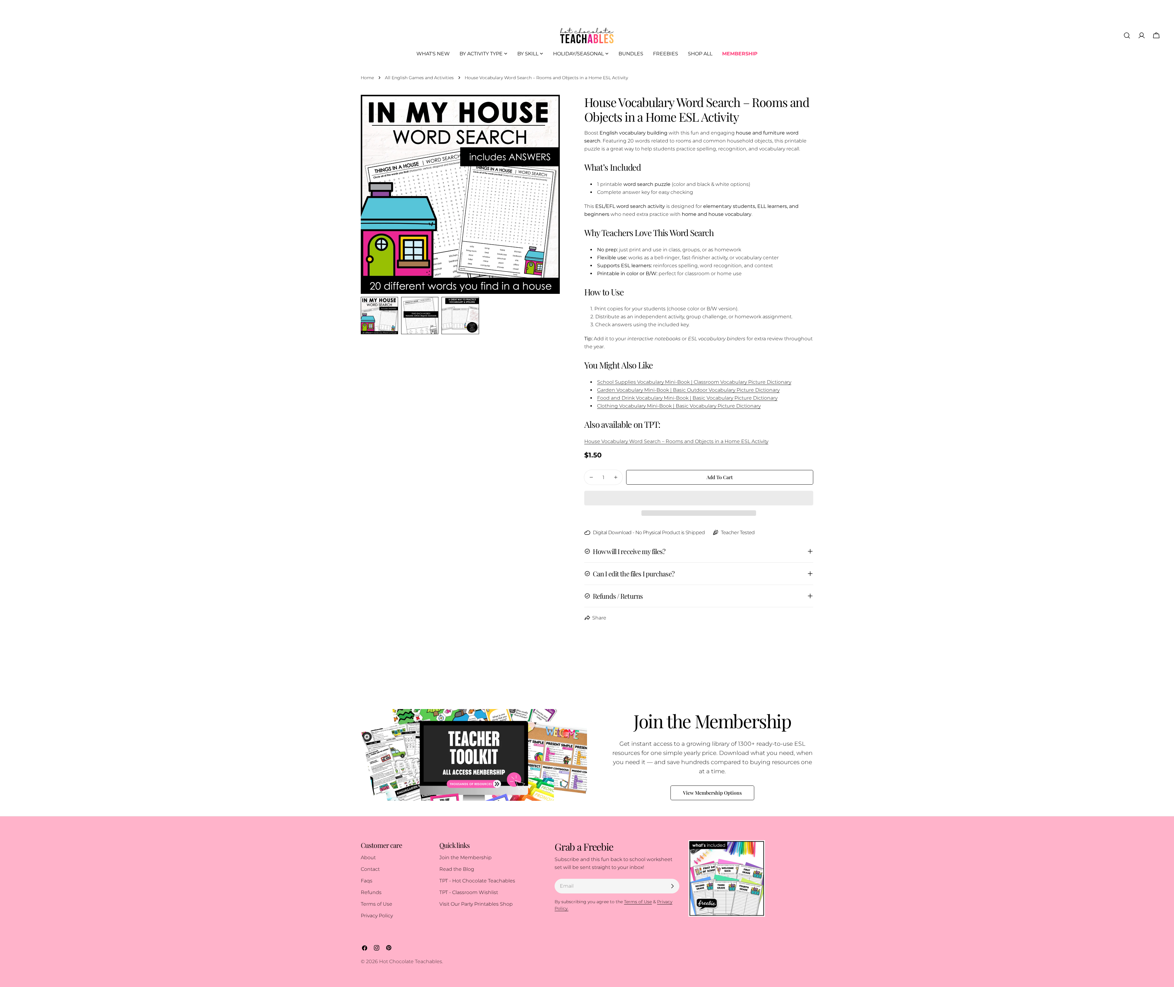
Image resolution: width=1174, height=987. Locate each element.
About (368, 857)
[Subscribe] (672, 886)
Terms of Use (376, 904)
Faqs (366, 881)
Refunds (371, 892)
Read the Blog (456, 869)
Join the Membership (465, 857)
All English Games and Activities (419, 77)
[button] (698, 498)
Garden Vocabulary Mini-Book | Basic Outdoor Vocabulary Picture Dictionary (688, 390)
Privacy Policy (377, 916)
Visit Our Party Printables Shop (476, 904)
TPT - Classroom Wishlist (468, 892)
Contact (370, 869)
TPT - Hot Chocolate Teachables (477, 881)
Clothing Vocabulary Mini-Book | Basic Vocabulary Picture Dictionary (679, 406)
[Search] (1127, 35)
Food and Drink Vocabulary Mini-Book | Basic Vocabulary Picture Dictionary (687, 398)
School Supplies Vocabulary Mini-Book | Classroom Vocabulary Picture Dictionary (694, 382)
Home (367, 77)
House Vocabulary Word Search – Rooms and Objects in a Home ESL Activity (676, 441)
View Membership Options (712, 792)
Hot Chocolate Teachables (410, 961)
